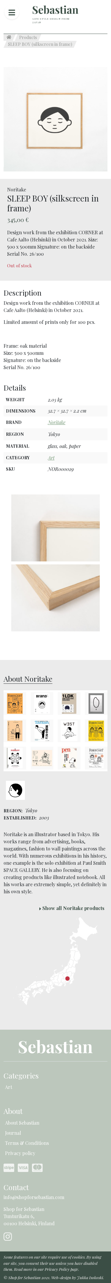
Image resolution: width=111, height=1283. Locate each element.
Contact (16, 1187)
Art (51, 458)
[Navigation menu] (11, 11)
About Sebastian (22, 1123)
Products (28, 37)
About (13, 1111)
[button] (55, 118)
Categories (21, 1075)
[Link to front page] (55, 9)
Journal (13, 1133)
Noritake (56, 422)
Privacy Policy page (61, 1269)
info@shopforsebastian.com (34, 1197)
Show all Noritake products (72, 908)
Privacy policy (20, 1153)
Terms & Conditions (27, 1143)
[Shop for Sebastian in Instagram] (9, 1238)
